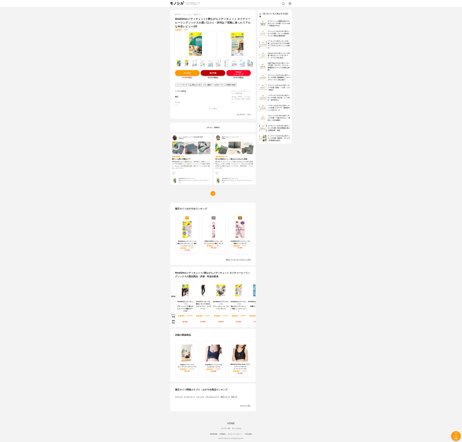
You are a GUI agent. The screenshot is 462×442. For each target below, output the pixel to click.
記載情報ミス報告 (244, 114)
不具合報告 (248, 434)
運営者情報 (213, 434)
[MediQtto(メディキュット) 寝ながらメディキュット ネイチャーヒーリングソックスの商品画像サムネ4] (202, 63)
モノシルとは (236, 428)
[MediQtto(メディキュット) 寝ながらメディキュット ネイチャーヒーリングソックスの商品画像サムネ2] (186, 63)
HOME (231, 423)
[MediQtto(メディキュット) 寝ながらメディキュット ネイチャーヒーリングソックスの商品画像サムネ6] (218, 63)
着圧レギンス (225, 397)
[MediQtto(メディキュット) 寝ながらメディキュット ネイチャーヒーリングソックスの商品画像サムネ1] (178, 63)
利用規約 (222, 434)
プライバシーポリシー (235, 434)
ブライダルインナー (212, 397)
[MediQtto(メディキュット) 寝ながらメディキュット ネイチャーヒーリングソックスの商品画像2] (237, 44)
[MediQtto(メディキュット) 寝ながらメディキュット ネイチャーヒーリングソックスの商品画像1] (195, 44)
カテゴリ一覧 (225, 428)
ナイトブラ (200, 397)
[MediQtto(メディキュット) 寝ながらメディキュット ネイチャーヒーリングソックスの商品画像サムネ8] (234, 63)
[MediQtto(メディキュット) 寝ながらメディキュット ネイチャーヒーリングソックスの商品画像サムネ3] (194, 63)
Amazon (187, 73)
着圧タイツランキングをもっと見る (238, 259)
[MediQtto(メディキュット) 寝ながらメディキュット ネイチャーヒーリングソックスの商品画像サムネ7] (226, 63)
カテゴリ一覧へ (245, 405)
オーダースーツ (189, 397)
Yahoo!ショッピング (239, 73)
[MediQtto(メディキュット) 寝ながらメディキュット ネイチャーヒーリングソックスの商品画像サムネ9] (242, 63)
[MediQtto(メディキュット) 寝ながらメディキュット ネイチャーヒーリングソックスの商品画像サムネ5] (210, 63)
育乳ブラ (234, 397)
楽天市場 (213, 73)
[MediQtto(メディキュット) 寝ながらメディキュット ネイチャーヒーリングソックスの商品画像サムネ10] (250, 63)
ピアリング (179, 397)
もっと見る (213, 108)
